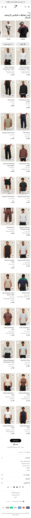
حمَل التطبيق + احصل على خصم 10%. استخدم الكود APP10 (14, 2)
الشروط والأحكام (15, 492)
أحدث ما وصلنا (21, 452)
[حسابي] (6, 7)
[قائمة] (29, 7)
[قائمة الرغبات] (18, 49)
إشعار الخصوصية (15, 494)
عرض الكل (15, 444)
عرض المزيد (16, 440)
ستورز (15, 497)
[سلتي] (2, 7)
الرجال (29, 12)
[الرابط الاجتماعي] (23, 487)
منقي (21, 44)
